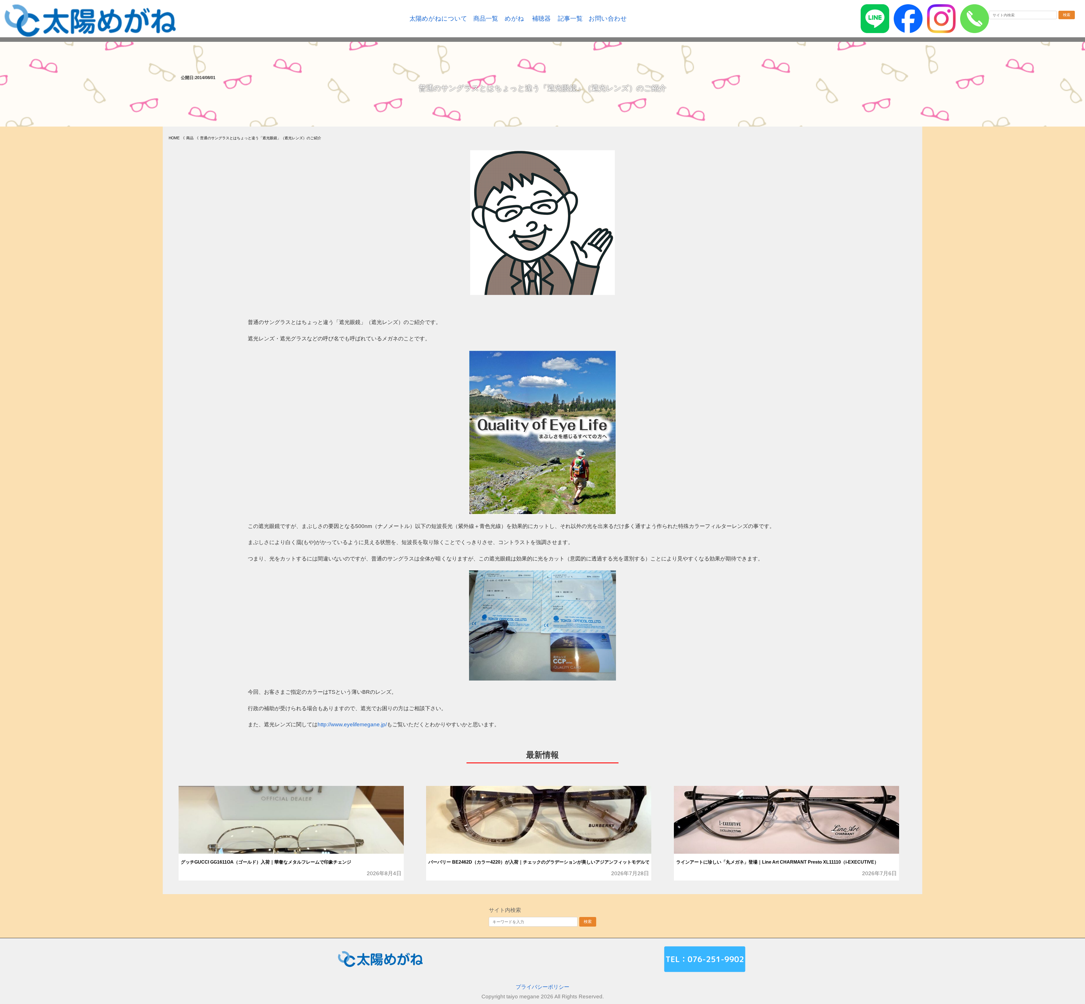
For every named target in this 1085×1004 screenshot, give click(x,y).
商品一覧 (485, 18)
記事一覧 (570, 18)
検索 (1066, 15)
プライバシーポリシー (542, 987)
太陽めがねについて (438, 18)
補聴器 (541, 18)
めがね (514, 18)
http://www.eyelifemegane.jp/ (352, 724)
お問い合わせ (608, 18)
